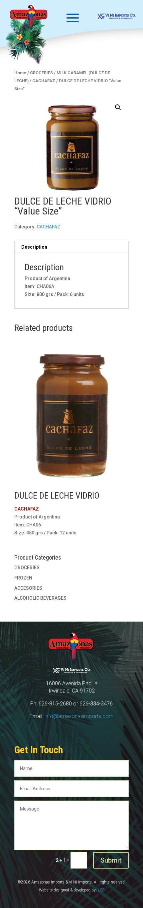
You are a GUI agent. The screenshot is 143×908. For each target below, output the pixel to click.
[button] (118, 107)
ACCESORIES (28, 588)
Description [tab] (34, 247)
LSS (101, 890)
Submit (110, 860)
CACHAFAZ (48, 226)
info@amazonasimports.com (79, 716)
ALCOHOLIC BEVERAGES (40, 598)
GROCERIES (27, 567)
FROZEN (23, 577)
